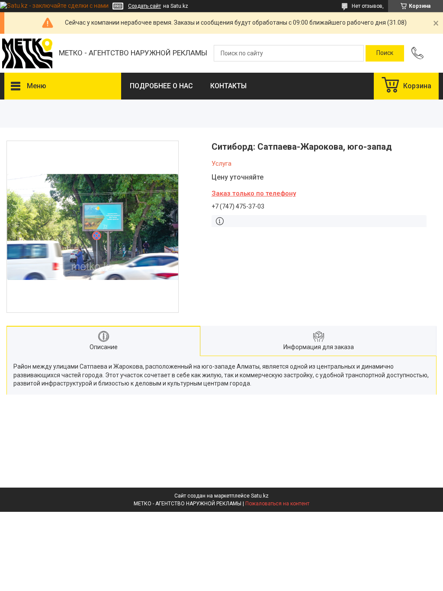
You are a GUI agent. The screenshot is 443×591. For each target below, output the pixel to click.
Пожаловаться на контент (277, 504)
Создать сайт (144, 6)
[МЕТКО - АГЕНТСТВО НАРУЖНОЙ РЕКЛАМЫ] (27, 53)
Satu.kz (260, 496)
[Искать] (385, 53)
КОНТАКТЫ (228, 86)
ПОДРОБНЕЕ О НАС (161, 86)
